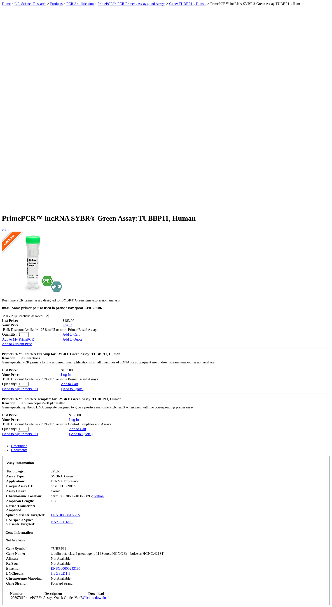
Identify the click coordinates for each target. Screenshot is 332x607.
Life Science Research (30, 4)
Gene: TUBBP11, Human (187, 4)
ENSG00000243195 (65, 568)
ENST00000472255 (65, 515)
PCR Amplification (80, 4)
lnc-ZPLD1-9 (60, 573)
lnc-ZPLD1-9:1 (62, 522)
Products (56, 4)
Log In (67, 325)
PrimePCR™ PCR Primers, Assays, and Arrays (131, 4)
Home (6, 4)
